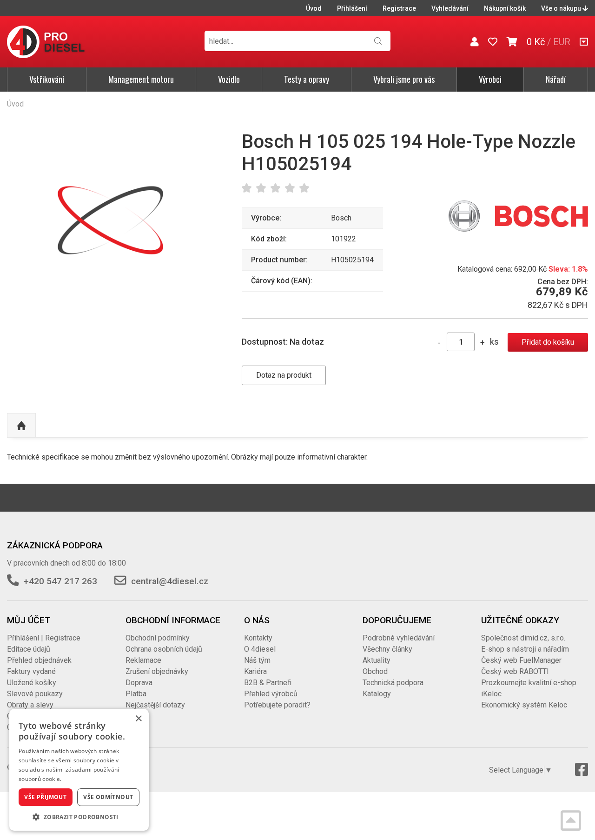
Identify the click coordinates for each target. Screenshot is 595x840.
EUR (561, 41)
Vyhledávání (450, 8)
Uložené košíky (31, 682)
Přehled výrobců (271, 693)
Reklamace (143, 660)
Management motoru (141, 79)
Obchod (375, 671)
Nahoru (21, 425)
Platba (136, 693)
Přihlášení (352, 8)
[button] (79, 816)
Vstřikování (46, 79)
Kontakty (258, 637)
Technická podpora (393, 682)
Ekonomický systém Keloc (524, 704)
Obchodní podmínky (158, 637)
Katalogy (377, 693)
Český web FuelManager (521, 660)
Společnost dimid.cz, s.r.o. (523, 637)
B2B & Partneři (267, 682)
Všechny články (387, 649)
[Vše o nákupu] (584, 42)
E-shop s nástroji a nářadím (525, 649)
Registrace (399, 8)
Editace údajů (28, 649)
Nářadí (556, 79)
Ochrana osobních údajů (164, 649)
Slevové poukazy (35, 693)
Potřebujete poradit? (277, 704)
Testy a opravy (306, 79)
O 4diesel (260, 649)
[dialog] (79, 770)
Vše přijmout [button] (45, 797)
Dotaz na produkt (283, 375)
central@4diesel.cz (169, 581)
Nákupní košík (505, 8)
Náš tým (257, 660)
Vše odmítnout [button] (108, 797)
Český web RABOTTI (515, 671)
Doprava (139, 682)
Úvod (314, 8)
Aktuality (376, 660)
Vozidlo (229, 79)
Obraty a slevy (30, 704)
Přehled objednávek (39, 660)
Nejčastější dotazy (155, 704)
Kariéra (255, 671)
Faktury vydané (31, 671)
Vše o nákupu (561, 8)
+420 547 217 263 (60, 581)
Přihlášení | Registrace (43, 637)
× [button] (138, 718)
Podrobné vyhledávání (399, 637)
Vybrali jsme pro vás (404, 79)
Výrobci (490, 79)
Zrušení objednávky (157, 671)
